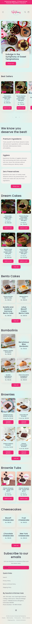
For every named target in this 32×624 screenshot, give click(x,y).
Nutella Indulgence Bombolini (8, 376)
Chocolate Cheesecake (8, 535)
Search (5, 577)
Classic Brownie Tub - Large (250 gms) (8, 489)
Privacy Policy (7, 580)
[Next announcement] (29, 2)
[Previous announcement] (2, 2)
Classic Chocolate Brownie (23, 445)
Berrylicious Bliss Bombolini (24, 344)
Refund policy (10, 617)
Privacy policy (18, 617)
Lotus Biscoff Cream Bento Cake (24, 310)
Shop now (11, 63)
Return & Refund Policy (9, 584)
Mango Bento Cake (24, 297)
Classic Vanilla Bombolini (8, 351)
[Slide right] (19, 117)
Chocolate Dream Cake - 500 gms (7, 97)
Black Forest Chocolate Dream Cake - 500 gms (8, 251)
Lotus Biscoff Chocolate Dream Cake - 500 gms (23, 251)
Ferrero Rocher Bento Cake (8, 297)
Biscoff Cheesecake (8, 519)
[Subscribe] (27, 567)
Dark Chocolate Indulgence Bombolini (24, 376)
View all (16, 267)
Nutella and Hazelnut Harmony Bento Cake (8, 310)
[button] (3, 12)
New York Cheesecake (23, 535)
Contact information (21, 620)
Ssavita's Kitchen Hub (15, 616)
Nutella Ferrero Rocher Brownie (8, 415)
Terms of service (26, 617)
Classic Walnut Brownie (8, 444)
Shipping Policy (7, 587)
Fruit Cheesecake (23, 519)
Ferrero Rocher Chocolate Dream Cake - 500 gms (21, 98)
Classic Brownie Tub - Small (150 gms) (24, 489)
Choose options (8, 422)
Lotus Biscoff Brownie (24, 415)
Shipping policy (11, 620)
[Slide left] (12, 117)
